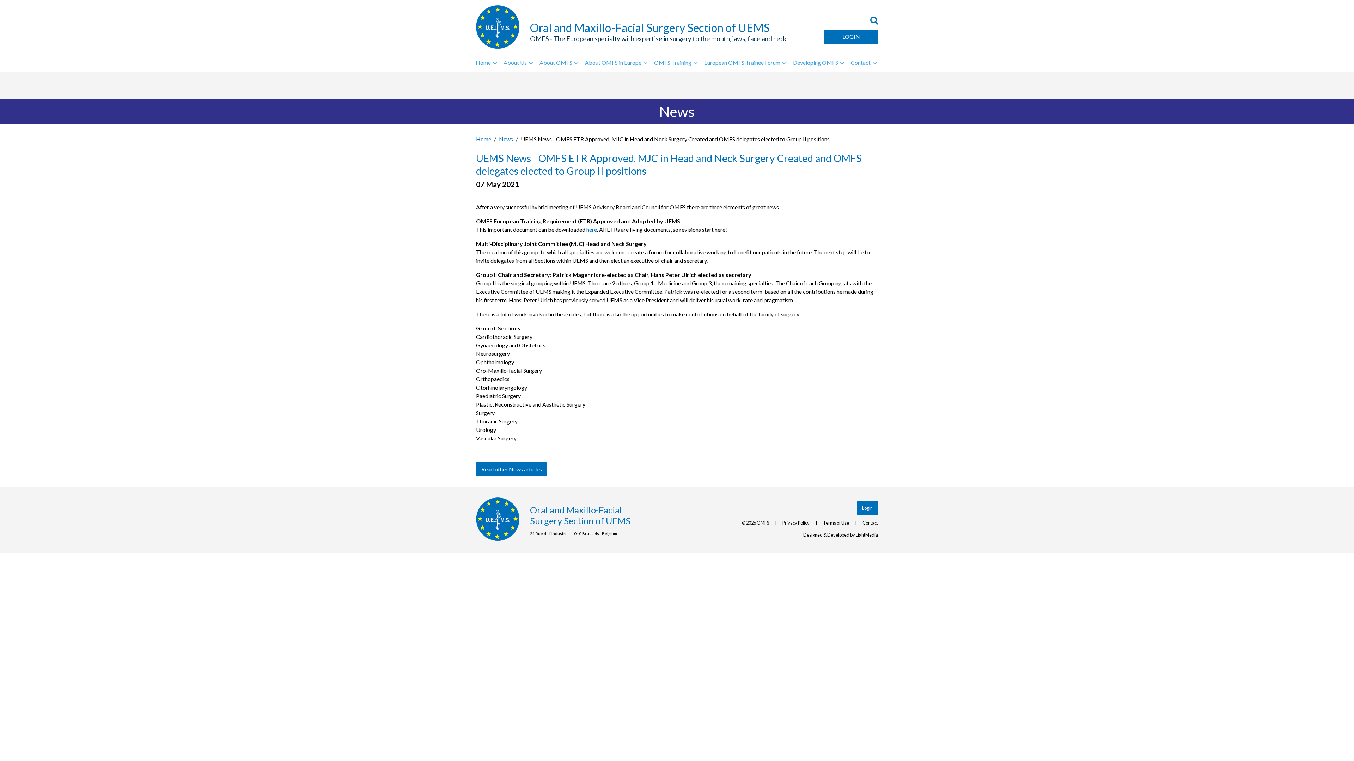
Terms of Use (836, 523)
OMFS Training (672, 62)
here (591, 229)
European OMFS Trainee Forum (742, 62)
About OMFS (555, 62)
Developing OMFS (815, 62)
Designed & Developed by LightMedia (840, 535)
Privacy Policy (796, 523)
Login (851, 36)
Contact (861, 62)
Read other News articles (511, 469)
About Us (515, 62)
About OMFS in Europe (613, 62)
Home (483, 62)
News (506, 139)
